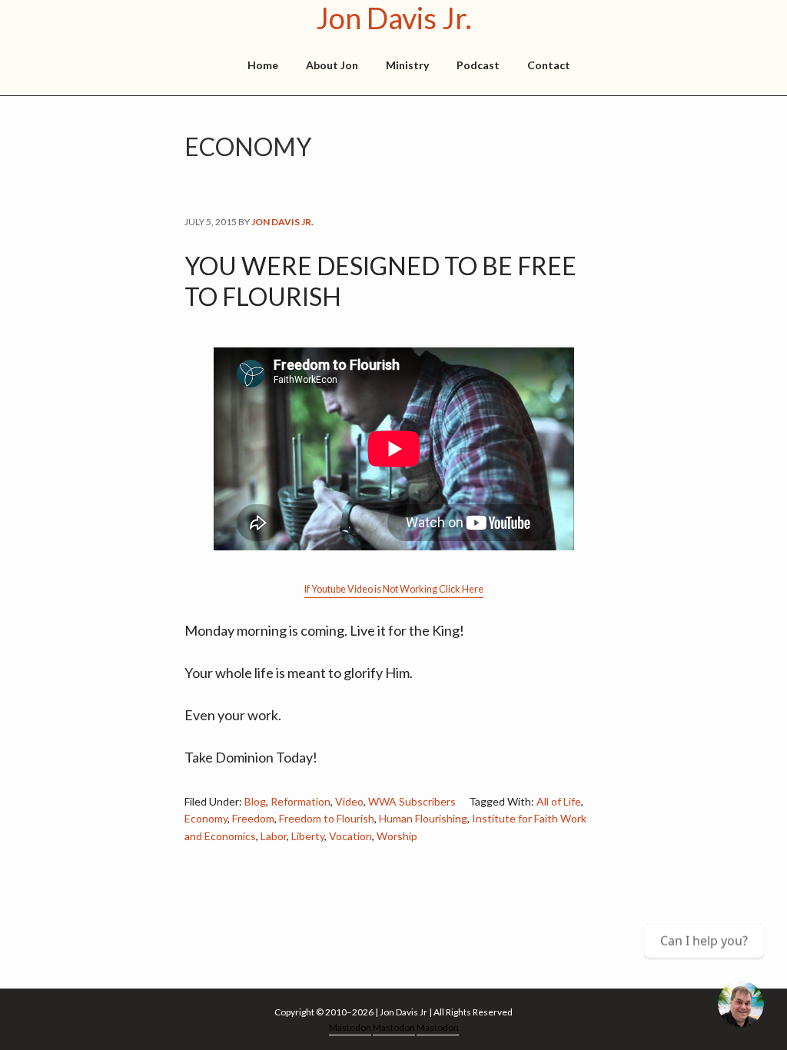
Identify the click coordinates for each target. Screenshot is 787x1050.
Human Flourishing (423, 818)
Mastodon (350, 1027)
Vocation (350, 835)
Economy (205, 818)
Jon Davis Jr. (394, 17)
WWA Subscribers (412, 801)
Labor (274, 835)
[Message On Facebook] (741, 1004)
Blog (255, 801)
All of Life (558, 801)
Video (349, 801)
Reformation (300, 801)
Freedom (253, 818)
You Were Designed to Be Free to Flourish (380, 281)
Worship (397, 835)
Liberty (307, 835)
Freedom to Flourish (326, 818)
